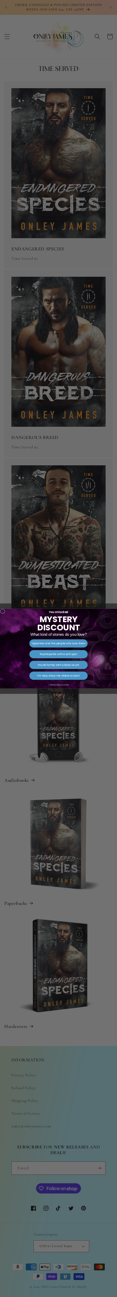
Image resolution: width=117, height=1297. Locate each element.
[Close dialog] (3, 611)
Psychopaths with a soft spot (58, 654)
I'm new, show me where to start (58, 675)
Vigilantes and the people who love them (58, 643)
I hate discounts (59, 684)
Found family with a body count (58, 665)
